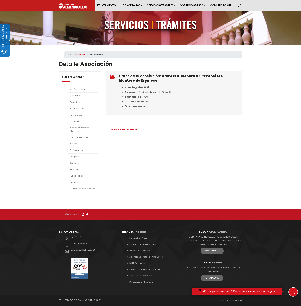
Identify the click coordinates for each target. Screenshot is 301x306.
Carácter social (77, 89)
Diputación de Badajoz (141, 281)
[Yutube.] (83, 214)
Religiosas (75, 156)
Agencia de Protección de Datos (146, 256)
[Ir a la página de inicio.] (73, 5)
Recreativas (76, 182)
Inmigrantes (76, 115)
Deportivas (75, 102)
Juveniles (74, 121)
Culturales (75, 95)
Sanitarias (75, 163)
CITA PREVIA (212, 277)
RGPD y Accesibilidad (231, 300)
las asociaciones (82, 188)
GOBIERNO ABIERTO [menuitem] (192, 5)
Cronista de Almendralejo (142, 244)
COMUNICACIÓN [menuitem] (220, 5)
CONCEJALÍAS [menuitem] (131, 5)
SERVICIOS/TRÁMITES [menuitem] (160, 5)
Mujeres (73, 143)
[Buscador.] (239, 5)
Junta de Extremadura (140, 275)
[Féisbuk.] (80, 214)
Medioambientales (79, 137)
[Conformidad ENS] (79, 268)
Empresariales (77, 108)
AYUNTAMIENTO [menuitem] (106, 5)
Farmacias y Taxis (138, 238)
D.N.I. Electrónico (137, 263)
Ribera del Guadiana (140, 250)
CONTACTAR (212, 250)
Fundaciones (76, 176)
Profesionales (76, 150)
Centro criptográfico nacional (144, 269)
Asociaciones (78, 54)
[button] (293, 292)
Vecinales (74, 169)
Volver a (124, 129)
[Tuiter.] (87, 214)
